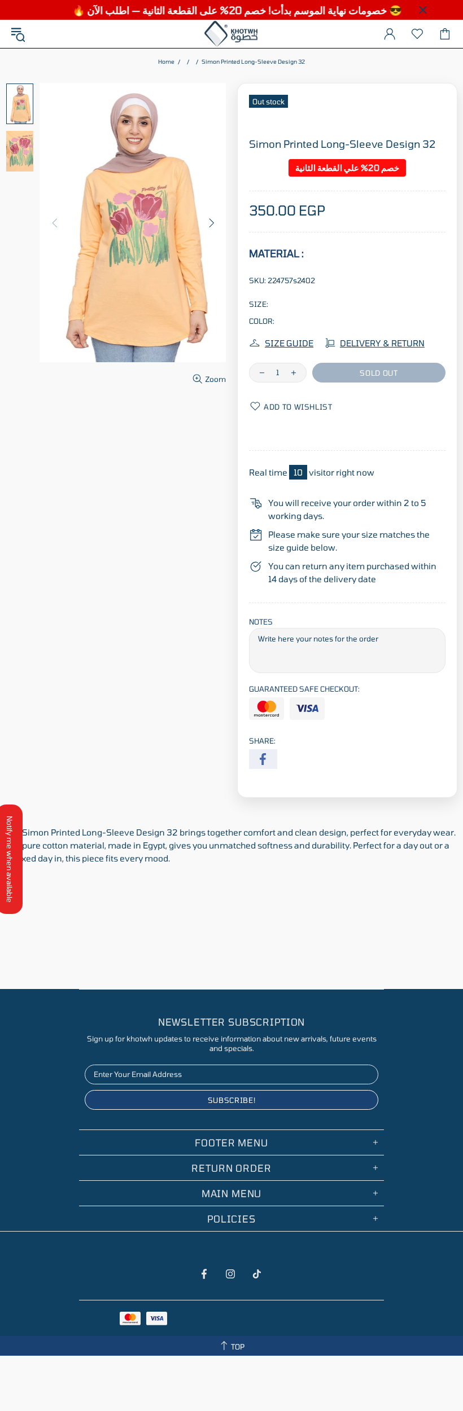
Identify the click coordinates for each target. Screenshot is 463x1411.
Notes (261, 621)
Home (166, 61)
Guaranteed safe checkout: (304, 688)
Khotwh (231, 34)
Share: (262, 740)
